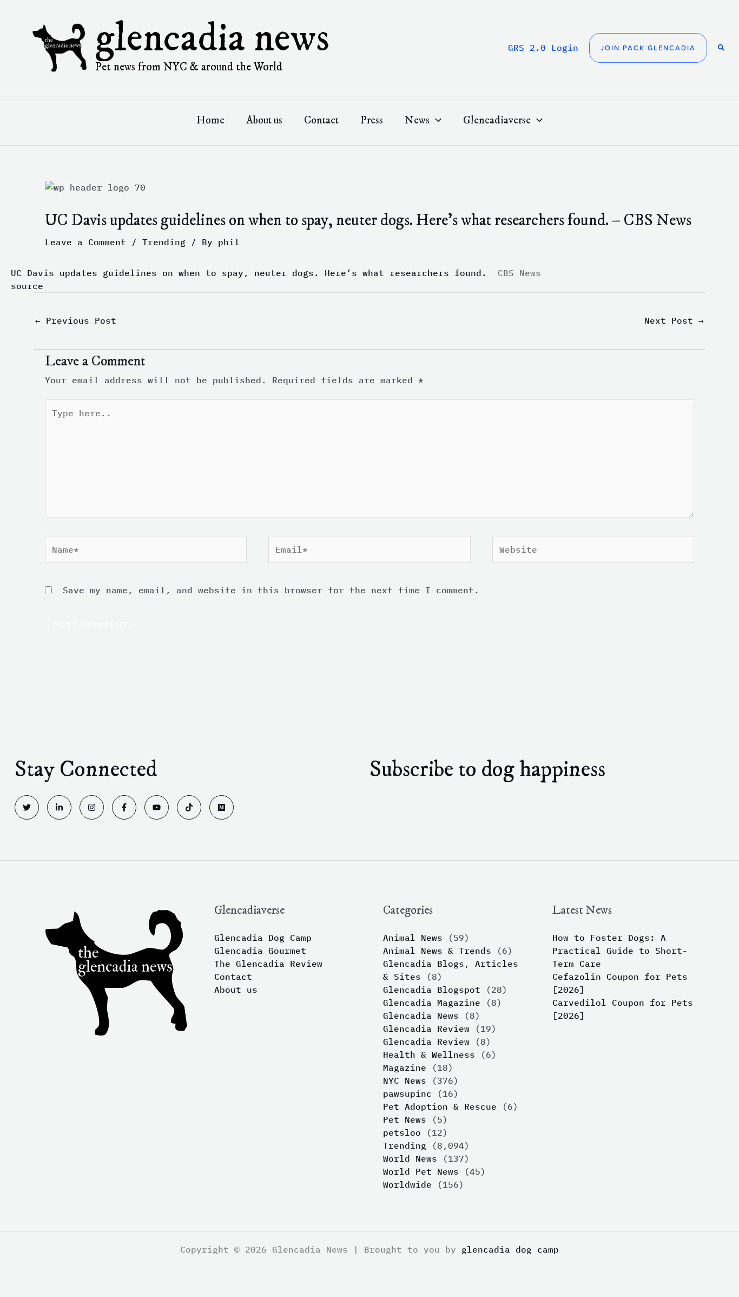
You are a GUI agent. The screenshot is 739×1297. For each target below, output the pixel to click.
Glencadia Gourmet (260, 950)
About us (236, 989)
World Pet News (421, 1171)
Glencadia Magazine (431, 1002)
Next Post (674, 320)
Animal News (413, 937)
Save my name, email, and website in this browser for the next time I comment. (271, 590)
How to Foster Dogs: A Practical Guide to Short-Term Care (620, 950)
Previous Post (75, 320)
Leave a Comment (85, 242)
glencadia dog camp (510, 1249)
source (27, 285)
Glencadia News (212, 39)
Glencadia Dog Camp (263, 937)
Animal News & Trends (437, 950)
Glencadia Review (426, 1028)
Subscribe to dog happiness (487, 770)
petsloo (402, 1132)
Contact (233, 976)
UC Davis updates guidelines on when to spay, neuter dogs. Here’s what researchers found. (249, 272)
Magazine (404, 1067)
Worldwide (407, 1184)
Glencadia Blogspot (431, 989)
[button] (648, 48)
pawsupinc (407, 1093)
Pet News (404, 1119)
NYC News (404, 1080)
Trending (164, 242)
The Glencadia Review (268, 963)
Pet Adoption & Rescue (440, 1106)
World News (410, 1158)
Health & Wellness (429, 1054)
